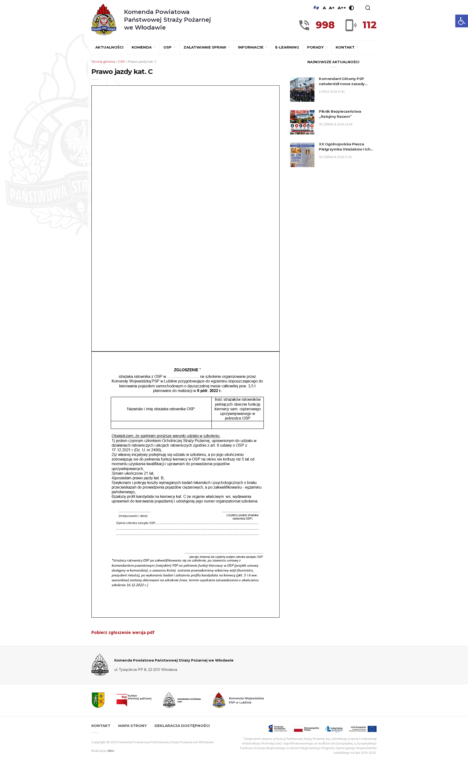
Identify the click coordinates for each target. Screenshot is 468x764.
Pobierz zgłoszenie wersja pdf (122, 632)
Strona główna (103, 61)
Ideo (110, 751)
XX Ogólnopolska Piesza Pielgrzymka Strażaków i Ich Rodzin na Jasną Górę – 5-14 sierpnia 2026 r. (344, 147)
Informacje (251, 47)
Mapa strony (132, 725)
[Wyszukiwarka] (368, 8)
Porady (316, 47)
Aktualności (109, 47)
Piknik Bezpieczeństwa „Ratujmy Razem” (340, 114)
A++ (342, 7)
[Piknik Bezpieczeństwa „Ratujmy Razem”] (302, 122)
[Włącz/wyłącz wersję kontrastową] (351, 7)
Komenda (142, 47)
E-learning (287, 47)
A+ (332, 7)
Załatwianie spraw (205, 47)
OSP (168, 47)
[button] (461, 21)
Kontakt (346, 47)
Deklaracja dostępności (182, 725)
